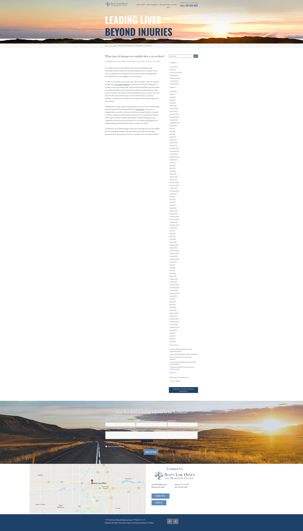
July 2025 (172, 128)
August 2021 (173, 262)
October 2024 (174, 154)
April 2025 (173, 137)
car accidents (156, 61)
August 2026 (173, 91)
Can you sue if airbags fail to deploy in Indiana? (183, 354)
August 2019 (173, 330)
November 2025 (174, 117)
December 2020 (174, 285)
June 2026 (172, 97)
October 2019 (174, 324)
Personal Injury (174, 75)
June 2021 (172, 267)
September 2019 (174, 327)
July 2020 (172, 299)
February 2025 (174, 142)
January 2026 (173, 111)
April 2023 (173, 205)
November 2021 (174, 253)
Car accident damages (122, 84)
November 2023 (174, 185)
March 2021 (173, 276)
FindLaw (151, 523)
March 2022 (173, 242)
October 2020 (174, 290)
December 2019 (174, 319)
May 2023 (172, 202)
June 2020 (172, 302)
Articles (163, 4)
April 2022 (173, 239)
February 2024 (174, 177)
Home (138, 4)
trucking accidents (175, 78)
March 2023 (173, 208)
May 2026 (172, 100)
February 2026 (174, 108)
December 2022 (174, 216)
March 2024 (173, 174)
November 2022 (174, 219)
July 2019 (172, 333)
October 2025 (174, 120)
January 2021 (173, 282)
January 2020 (173, 316)
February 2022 (174, 245)
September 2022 (174, 225)
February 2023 (174, 211)
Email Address (172, 421)
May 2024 (172, 168)
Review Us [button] (159, 502)
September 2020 (174, 293)
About (143, 4)
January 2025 (173, 145)
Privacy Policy (123, 523)
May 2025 (172, 134)
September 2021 (174, 259)
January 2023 (173, 213)
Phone (138, 421)
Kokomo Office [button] (160, 496)
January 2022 (173, 248)
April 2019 (173, 341)
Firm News (173, 69)
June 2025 (172, 131)
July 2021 (172, 265)
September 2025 (174, 123)
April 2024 (173, 171)
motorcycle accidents (176, 72)
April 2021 (173, 273)
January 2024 (173, 179)
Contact (174, 4)
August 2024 (173, 159)
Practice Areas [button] (152, 4)
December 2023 (174, 182)
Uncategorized (174, 81)
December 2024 (174, 148)
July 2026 (172, 94)
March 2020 (173, 310)
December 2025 (174, 114)
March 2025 (173, 140)
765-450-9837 (191, 5)
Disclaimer (108, 443)
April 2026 (173, 103)
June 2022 (172, 233)
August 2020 (173, 296)
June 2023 (172, 199)
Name (107, 421)
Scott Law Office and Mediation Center (127, 61)
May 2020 (172, 304)
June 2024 (172, 165)
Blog (168, 4)
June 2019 (172, 336)
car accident (140, 109)
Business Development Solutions (137, 523)
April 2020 (173, 307)
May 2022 (172, 236)
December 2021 (174, 250)
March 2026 (173, 105)
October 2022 (174, 222)
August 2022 (173, 228)
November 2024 (174, 151)
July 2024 (172, 162)
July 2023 (172, 196)
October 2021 (174, 256)
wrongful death (174, 84)
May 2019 (172, 339)
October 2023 (174, 188)
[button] (301, 519)
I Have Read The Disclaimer (116, 446)
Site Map (114, 523)
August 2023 (173, 194)
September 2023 (174, 191)
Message (107, 429)
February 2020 (174, 313)
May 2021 (172, 270)
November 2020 (174, 287)
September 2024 (174, 157)
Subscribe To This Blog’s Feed (180, 377)
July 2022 (172, 231)
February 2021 (174, 279)
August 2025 (173, 125)
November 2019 (174, 321)
